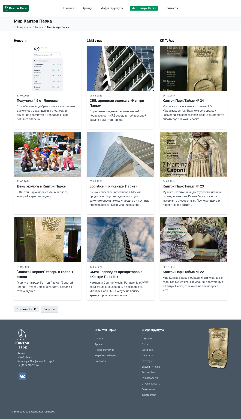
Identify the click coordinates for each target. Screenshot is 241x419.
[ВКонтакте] (22, 376)
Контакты (171, 8)
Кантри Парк (23, 27)
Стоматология (150, 378)
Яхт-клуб (147, 361)
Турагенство (149, 394)
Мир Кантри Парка (143, 8)
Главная (68, 8)
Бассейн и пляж (151, 366)
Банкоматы (148, 389)
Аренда (87, 8)
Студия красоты (151, 383)
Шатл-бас (147, 349)
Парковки (147, 355)
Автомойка (148, 372)
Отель (145, 344)
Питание (147, 338)
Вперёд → (49, 309)
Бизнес (39, 27)
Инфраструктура (112, 8)
